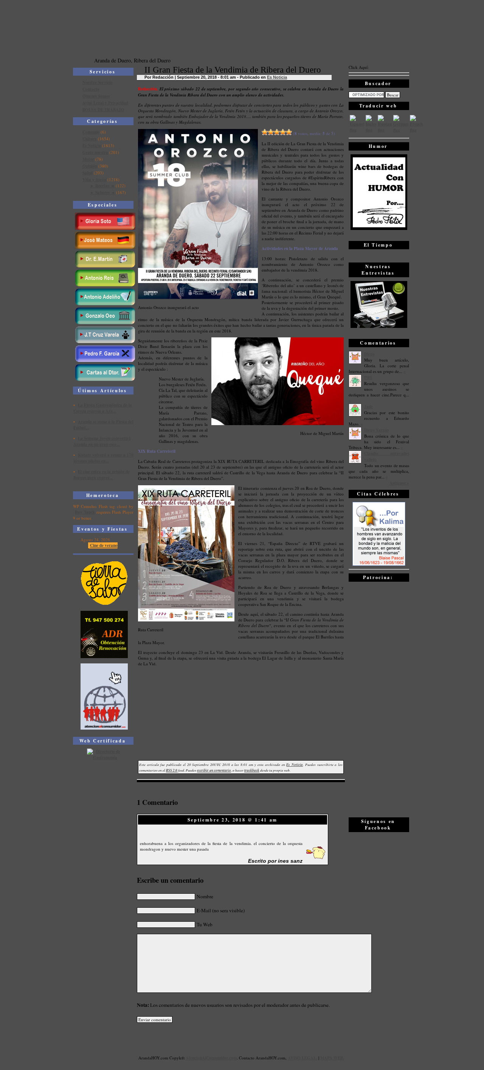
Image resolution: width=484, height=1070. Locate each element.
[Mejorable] (265, 132)
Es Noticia (91, 146)
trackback (251, 770)
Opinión (89, 166)
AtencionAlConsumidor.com (211, 1058)
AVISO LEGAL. (302, 1058)
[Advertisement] (379, 698)
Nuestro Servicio (97, 82)
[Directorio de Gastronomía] (104, 758)
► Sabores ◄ (102, 192)
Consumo (90, 132)
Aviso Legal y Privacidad (105, 103)
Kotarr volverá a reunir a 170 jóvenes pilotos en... (103, 448)
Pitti (368, 377)
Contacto (90, 89)
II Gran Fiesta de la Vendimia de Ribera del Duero (232, 70)
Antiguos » (399, 483)
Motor (88, 159)
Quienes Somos (96, 96)
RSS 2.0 (171, 770)
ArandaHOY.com (270, 1058)
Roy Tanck (85, 512)
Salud (87, 173)
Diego (369, 354)
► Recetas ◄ (102, 186)
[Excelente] (289, 132)
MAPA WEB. (332, 1058)
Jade (368, 407)
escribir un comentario (214, 770)
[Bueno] (277, 132)
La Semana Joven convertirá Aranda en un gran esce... (102, 432)
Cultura (89, 139)
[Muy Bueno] (283, 132)
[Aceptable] (271, 132)
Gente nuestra (95, 152)
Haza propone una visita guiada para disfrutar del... (98, 481)
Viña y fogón (94, 180)
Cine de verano (104, 545)
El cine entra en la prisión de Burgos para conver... (101, 465)
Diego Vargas (376, 430)
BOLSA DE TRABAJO (103, 110)
